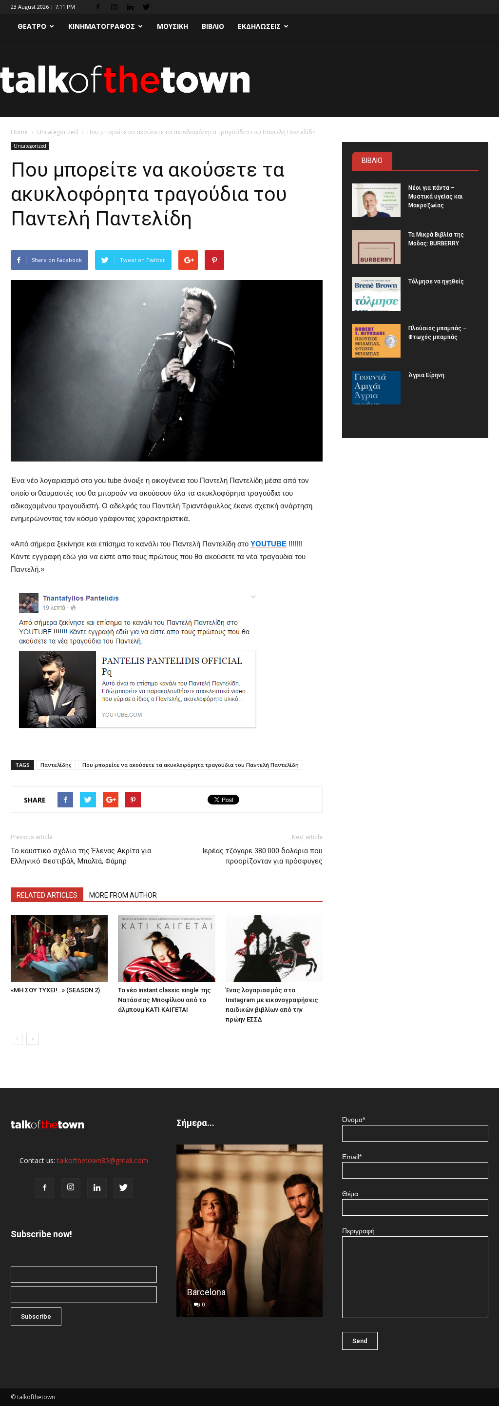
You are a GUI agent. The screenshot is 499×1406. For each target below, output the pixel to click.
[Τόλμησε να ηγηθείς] (376, 294)
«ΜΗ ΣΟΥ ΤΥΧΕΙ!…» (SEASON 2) (55, 990)
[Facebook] (98, 7)
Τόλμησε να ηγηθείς (436, 281)
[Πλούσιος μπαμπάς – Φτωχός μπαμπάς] (376, 341)
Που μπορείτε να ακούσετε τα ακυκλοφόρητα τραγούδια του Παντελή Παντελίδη (190, 764)
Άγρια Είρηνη (426, 375)
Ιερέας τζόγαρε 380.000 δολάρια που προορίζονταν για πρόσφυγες (262, 855)
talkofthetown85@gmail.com (102, 1160)
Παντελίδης (56, 764)
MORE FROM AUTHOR (123, 895)
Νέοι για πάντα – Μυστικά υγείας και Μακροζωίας (435, 196)
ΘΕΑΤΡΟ (32, 26)
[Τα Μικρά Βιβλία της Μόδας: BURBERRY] (376, 247)
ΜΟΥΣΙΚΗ (172, 26)
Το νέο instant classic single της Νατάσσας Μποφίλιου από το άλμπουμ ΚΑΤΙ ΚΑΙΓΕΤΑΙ (164, 999)
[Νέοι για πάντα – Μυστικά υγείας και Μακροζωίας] (376, 200)
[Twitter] (146, 7)
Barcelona (206, 1292)
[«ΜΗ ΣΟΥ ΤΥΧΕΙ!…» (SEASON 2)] (59, 948)
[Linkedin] (130, 7)
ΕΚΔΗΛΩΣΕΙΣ (259, 26)
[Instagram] (114, 7)
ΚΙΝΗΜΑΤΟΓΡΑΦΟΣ (101, 26)
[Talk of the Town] (249, 79)
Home (19, 132)
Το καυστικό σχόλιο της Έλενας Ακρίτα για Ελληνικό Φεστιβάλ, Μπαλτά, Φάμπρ (81, 855)
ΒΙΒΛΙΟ (213, 26)
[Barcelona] (249, 1235)
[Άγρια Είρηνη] (376, 387)
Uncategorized (57, 132)
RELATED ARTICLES (47, 895)
